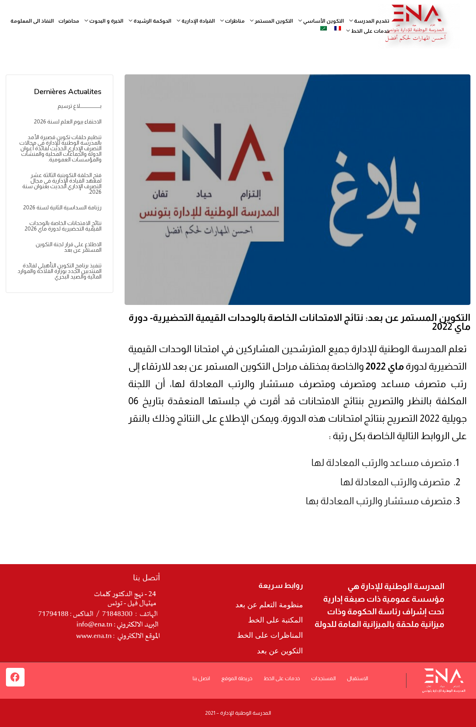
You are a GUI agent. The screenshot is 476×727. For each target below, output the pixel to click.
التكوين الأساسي (323, 21)
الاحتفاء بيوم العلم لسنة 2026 (68, 121)
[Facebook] (15, 677)
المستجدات (323, 678)
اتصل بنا (201, 678)
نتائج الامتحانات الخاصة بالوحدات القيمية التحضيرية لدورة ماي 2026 (63, 225)
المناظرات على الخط (270, 635)
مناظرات (234, 21)
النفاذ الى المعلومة (32, 21)
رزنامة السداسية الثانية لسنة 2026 (62, 207)
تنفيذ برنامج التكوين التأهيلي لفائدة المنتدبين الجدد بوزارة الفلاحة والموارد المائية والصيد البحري (59, 271)
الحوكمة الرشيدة (151, 21)
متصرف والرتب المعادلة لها (396, 481)
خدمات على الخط (282, 678)
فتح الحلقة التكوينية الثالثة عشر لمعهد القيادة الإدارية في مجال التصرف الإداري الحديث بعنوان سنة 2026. (62, 183)
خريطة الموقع (237, 678)
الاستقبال (357, 678)
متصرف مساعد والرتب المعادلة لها (381, 462)
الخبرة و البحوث (105, 21)
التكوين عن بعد (280, 651)
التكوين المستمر (273, 21)
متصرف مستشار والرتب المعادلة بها (379, 500)
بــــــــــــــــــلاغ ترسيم (80, 106)
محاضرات (68, 21)
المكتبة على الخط (275, 620)
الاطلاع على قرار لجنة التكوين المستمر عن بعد (69, 246)
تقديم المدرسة (371, 21)
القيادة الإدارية (197, 21)
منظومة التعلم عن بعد (269, 605)
